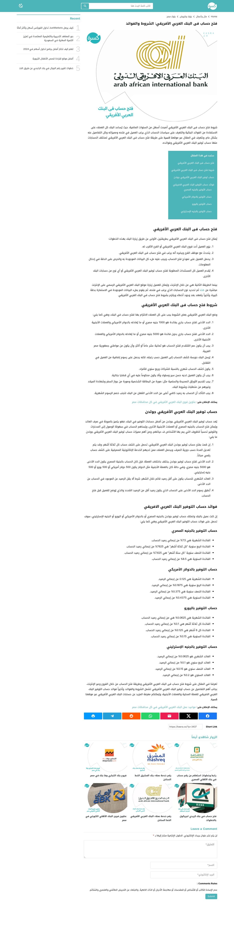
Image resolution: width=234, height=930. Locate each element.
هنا (202, 290)
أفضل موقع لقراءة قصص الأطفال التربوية (53, 58)
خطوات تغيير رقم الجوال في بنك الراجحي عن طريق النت (46, 68)
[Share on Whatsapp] (150, 716)
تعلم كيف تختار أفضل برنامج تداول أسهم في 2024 (48, 49)
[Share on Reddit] (131, 716)
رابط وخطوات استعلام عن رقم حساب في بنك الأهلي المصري (196, 777)
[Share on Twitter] (188, 716)
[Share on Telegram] (112, 716)
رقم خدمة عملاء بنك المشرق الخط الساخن (153, 777)
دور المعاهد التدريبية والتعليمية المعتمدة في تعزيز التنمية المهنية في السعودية (48, 38)
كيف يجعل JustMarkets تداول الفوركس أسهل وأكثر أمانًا (45, 28)
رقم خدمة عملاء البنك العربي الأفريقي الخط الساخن (150, 818)
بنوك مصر (171, 16)
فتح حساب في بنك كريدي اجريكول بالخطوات (198, 818)
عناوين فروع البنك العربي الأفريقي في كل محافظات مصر (164, 402)
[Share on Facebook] (207, 716)
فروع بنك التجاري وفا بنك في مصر (108, 775)
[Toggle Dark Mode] (21, 6)
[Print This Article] (93, 716)
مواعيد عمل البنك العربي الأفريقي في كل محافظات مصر (164, 707)
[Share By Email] (169, 716)
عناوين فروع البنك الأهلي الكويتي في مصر (105, 818)
